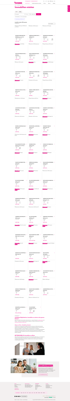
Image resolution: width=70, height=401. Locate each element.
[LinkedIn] (15, 396)
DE (54, 1)
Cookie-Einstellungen (25, 399)
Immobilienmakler (40, 320)
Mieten (20, 11)
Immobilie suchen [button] (27, 3)
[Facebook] (18, 396)
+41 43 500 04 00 (16, 388)
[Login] (46, 1)
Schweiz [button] (52, 1)
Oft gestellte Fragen (27, 383)
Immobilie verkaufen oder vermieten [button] (36, 3)
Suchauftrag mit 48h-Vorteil (20, 19)
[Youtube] (20, 396)
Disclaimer (16, 399)
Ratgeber (54, 3)
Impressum (18, 399)
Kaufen (16, 11)
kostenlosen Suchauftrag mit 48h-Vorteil (20, 322)
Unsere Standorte (18, 392)
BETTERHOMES (37, 383)
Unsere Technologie (24, 396)
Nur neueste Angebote (24, 16)
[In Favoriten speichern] (26, 35)
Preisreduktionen (18, 16)
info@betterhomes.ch (17, 389)
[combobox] (20, 14)
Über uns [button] (49, 3)
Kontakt (49, 1)
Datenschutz (21, 399)
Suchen (38, 14)
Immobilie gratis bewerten (34, 1)
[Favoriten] (45, 1)
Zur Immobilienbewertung (43, 374)
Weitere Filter (33, 14)
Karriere (45, 3)
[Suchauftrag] (43, 1)
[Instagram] (16, 396)
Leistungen (47, 383)
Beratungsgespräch (28, 1)
